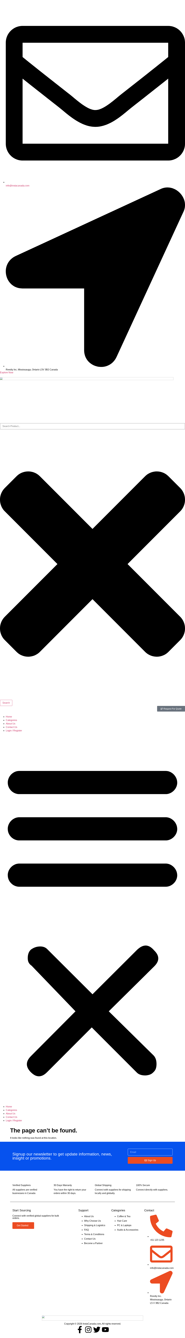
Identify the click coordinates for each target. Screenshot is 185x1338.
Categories (11, 720)
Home (9, 716)
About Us (10, 723)
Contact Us (11, 727)
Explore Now (6, 372)
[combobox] (92, 426)
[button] (92, 918)
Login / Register (14, 730)
